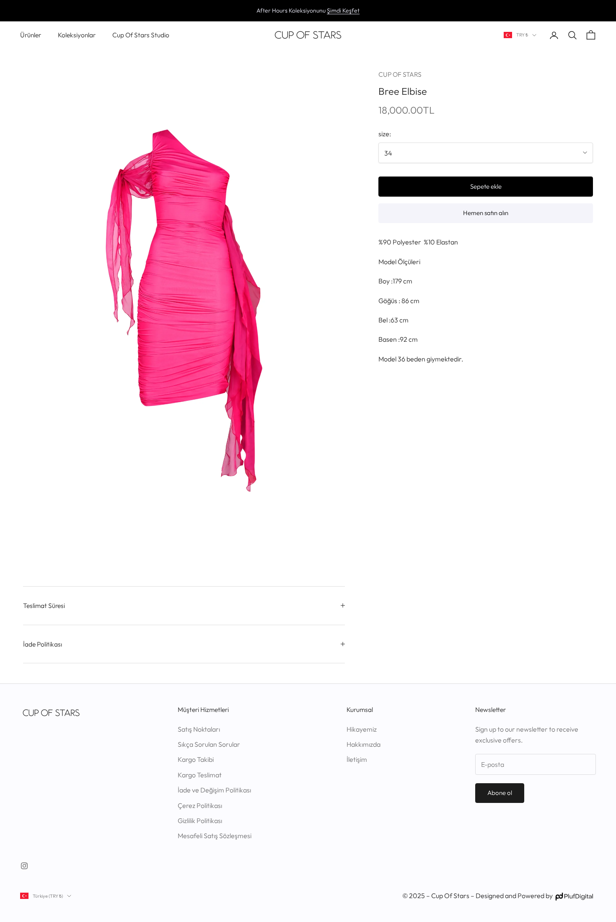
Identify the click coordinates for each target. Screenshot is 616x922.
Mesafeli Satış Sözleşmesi (214, 835)
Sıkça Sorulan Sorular (209, 744)
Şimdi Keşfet (343, 10)
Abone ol (499, 793)
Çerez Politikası (200, 805)
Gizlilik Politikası (200, 820)
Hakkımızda (363, 744)
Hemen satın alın (485, 213)
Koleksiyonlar (77, 35)
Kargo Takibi (196, 759)
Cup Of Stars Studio (140, 35)
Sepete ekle (486, 186)
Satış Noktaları (199, 729)
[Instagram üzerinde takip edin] (24, 866)
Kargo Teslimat (200, 775)
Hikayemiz (362, 729)
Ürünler (30, 35)
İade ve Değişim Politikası (214, 790)
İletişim (357, 759)
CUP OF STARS (400, 74)
